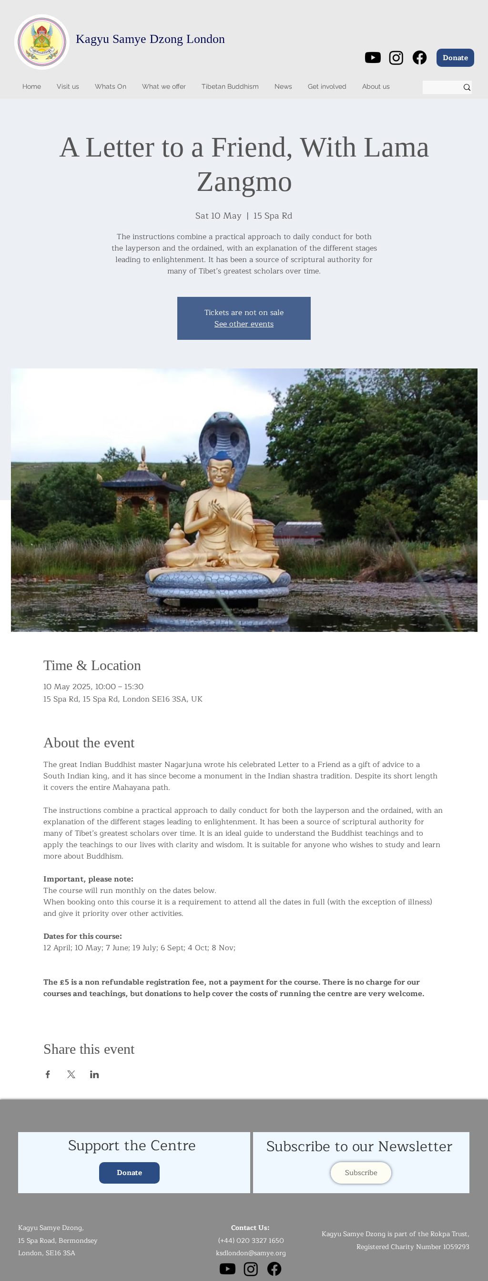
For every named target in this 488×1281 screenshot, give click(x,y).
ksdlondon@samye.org (251, 1253)
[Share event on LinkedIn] (94, 1074)
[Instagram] (396, 57)
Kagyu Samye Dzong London (150, 39)
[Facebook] (419, 57)
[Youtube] (373, 57)
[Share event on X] (71, 1074)
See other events (244, 324)
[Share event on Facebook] (47, 1074)
